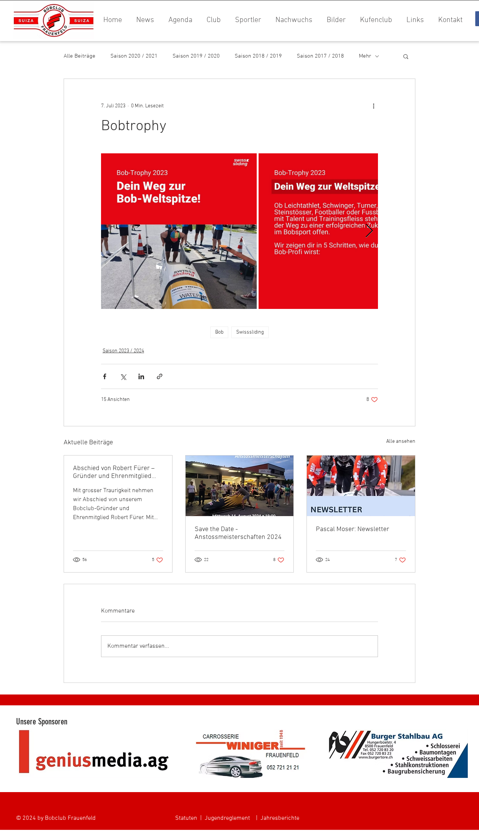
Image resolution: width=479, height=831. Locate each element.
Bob (219, 332)
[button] (334, 20)
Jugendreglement (227, 818)
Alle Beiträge (79, 56)
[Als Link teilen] (159, 376)
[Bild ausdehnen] (179, 231)
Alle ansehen (400, 441)
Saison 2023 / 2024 (123, 351)
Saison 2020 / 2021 (134, 56)
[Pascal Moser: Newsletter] (361, 486)
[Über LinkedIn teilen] (141, 376)
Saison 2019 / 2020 (196, 56)
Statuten (186, 818)
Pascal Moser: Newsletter (352, 529)
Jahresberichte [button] (279, 818)
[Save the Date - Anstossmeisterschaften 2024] (240, 486)
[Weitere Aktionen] (373, 105)
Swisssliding (250, 332)
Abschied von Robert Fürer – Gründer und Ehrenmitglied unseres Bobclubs (114, 472)
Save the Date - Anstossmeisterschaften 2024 (238, 533)
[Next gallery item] (369, 231)
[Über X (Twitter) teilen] (122, 376)
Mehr (365, 56)
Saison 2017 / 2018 (320, 56)
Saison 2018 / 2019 (258, 56)
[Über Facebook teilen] (104, 376)
